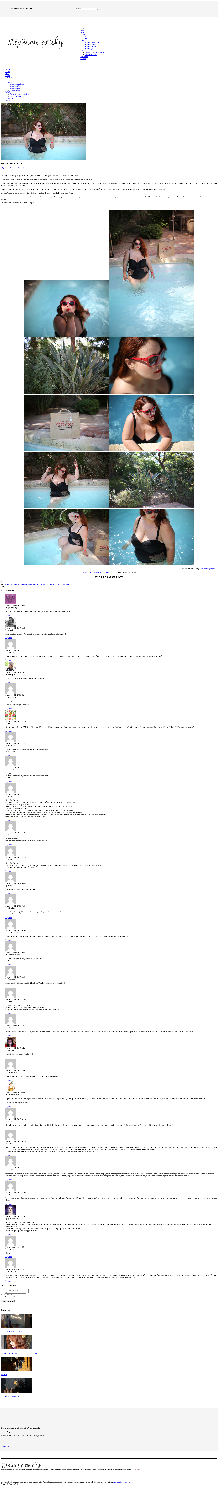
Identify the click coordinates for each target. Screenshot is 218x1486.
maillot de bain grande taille (30, 584)
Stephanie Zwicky (29, 168)
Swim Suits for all (63, 584)
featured (14, 168)
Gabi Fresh (15, 584)
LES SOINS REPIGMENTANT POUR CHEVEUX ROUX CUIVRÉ (19, 1353)
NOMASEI (4, 1375)
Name (3, 1294)
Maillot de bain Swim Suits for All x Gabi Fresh (99, 572)
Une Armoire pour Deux (208, 569)
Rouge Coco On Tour (48, 584)
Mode (20, 168)
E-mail (3, 1297)
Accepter (116, 1482)
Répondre (8, 615)
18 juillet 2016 (6, 168)
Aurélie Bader (136, 1469)
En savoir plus (125, 1482)
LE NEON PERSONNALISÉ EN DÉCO (11, 1331)
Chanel (7, 584)
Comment (4, 1292)
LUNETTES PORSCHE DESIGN (10, 1396)
